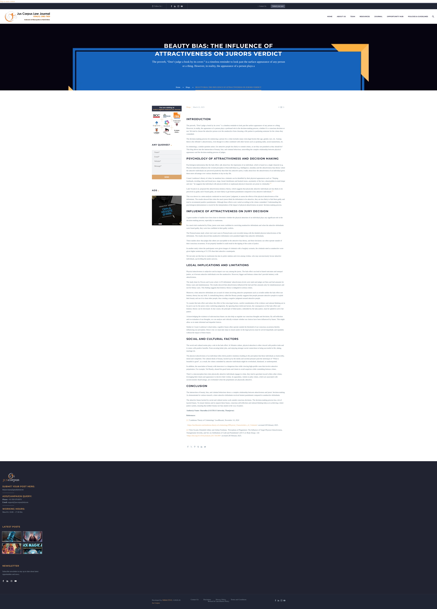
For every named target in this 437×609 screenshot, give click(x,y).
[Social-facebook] (3, 581)
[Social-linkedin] (7, 581)
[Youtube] (16, 581)
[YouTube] (181, 6)
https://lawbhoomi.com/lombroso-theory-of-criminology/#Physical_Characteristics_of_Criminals (222, 425)
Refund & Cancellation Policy (218, 601)
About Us (341, 16)
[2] (187, 430)
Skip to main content (7, 1)
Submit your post (277, 6)
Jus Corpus (156, 603)
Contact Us (262, 6)
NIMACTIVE (167, 600)
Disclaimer (207, 599)
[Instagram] (178, 6)
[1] (187, 420)
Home (329, 16)
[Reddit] (205, 447)
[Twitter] (191, 447)
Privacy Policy (221, 599)
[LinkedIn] (175, 6)
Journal (378, 16)
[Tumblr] (198, 447)
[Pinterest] (195, 447)
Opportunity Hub (395, 16)
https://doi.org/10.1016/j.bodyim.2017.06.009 (203, 436)
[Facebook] (171, 6)
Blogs (188, 107)
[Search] (432, 16)
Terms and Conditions (238, 599)
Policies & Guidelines (418, 16)
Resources (365, 16)
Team (352, 16)
